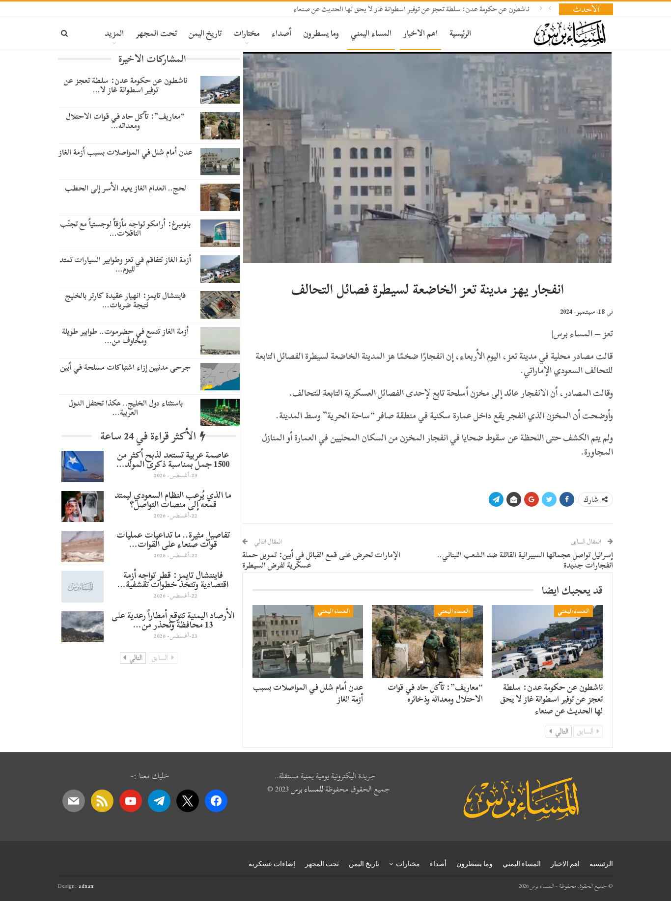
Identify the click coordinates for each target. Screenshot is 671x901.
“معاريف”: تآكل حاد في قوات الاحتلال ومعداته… (125, 121)
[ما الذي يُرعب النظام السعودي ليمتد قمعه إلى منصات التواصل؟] (82, 506)
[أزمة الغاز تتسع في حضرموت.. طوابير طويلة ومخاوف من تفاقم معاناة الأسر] (220, 341)
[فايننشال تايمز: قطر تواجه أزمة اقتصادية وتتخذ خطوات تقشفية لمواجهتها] (82, 586)
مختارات (246, 33)
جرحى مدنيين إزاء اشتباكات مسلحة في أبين (125, 367)
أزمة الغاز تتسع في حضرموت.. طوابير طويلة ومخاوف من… (125, 336)
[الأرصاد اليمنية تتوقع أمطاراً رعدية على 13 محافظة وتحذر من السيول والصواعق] (82, 627)
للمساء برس (307, 789)
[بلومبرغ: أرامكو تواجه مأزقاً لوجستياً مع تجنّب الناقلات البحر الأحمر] (220, 233)
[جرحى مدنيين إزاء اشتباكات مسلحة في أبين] (220, 376)
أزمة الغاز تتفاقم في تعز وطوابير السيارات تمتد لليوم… (125, 264)
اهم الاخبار (420, 33)
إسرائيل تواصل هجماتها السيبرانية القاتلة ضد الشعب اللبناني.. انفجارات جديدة (525, 560)
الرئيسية (460, 33)
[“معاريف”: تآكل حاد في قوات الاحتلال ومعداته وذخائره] (427, 641)
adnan (86, 886)
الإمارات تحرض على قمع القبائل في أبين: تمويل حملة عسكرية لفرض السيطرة (321, 560)
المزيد (114, 33)
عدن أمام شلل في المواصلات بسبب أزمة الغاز (308, 693)
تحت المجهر (156, 33)
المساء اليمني (371, 33)
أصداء (281, 33)
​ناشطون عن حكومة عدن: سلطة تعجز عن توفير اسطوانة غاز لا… (125, 85)
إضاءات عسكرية (272, 864)
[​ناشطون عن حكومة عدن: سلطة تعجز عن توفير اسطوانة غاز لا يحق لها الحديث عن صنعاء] (547, 641)
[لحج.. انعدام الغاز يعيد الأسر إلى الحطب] (220, 197)
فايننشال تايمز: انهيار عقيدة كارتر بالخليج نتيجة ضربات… (125, 300)
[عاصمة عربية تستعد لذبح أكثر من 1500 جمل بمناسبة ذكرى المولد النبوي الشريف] (82, 466)
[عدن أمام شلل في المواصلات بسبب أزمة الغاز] (307, 641)
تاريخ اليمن (205, 33)
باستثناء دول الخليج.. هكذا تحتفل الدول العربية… (125, 407)
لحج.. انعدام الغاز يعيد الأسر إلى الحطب (125, 188)
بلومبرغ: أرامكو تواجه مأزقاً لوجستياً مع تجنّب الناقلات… (125, 228)
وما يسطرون (321, 33)
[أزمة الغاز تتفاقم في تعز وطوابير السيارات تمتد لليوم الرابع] (220, 269)
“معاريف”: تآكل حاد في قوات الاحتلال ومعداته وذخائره (435, 693)
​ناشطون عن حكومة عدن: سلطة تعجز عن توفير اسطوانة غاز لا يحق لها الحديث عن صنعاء (411, 9)
